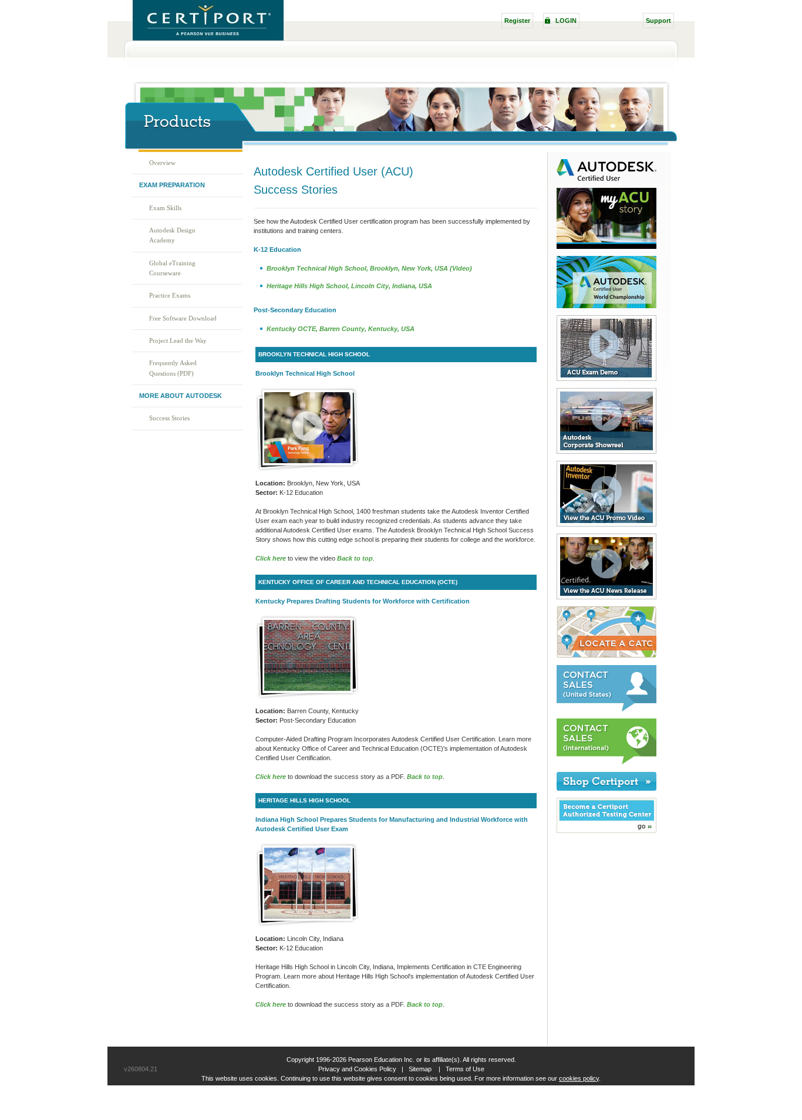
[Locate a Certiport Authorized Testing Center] (602, 655)
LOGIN (566, 20)
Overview (162, 162)
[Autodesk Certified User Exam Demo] (602, 378)
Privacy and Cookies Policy (357, 1068)
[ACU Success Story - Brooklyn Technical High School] (307, 469)
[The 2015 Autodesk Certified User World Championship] (602, 305)
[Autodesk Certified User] (602, 178)
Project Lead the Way (178, 340)
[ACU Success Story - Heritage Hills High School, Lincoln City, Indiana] (307, 925)
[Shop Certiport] (602, 788)
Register (517, 20)
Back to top (355, 558)
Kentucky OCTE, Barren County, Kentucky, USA (341, 328)
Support (658, 20)
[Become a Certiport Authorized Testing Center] (602, 830)
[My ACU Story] (602, 246)
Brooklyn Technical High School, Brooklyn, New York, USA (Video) (369, 268)
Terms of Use (465, 1068)
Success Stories (169, 417)
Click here (270, 776)
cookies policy (579, 1078)
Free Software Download (183, 318)
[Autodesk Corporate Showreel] (602, 451)
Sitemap (420, 1068)
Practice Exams (169, 295)
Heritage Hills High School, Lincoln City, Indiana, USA (349, 285)
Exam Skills (165, 207)
